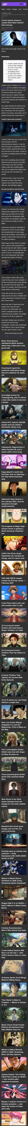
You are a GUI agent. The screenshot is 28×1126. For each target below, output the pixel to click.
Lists (19, 9)
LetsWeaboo (4, 13)
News (3, 9)
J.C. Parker (9, 29)
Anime (9, 9)
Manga (14, 9)
